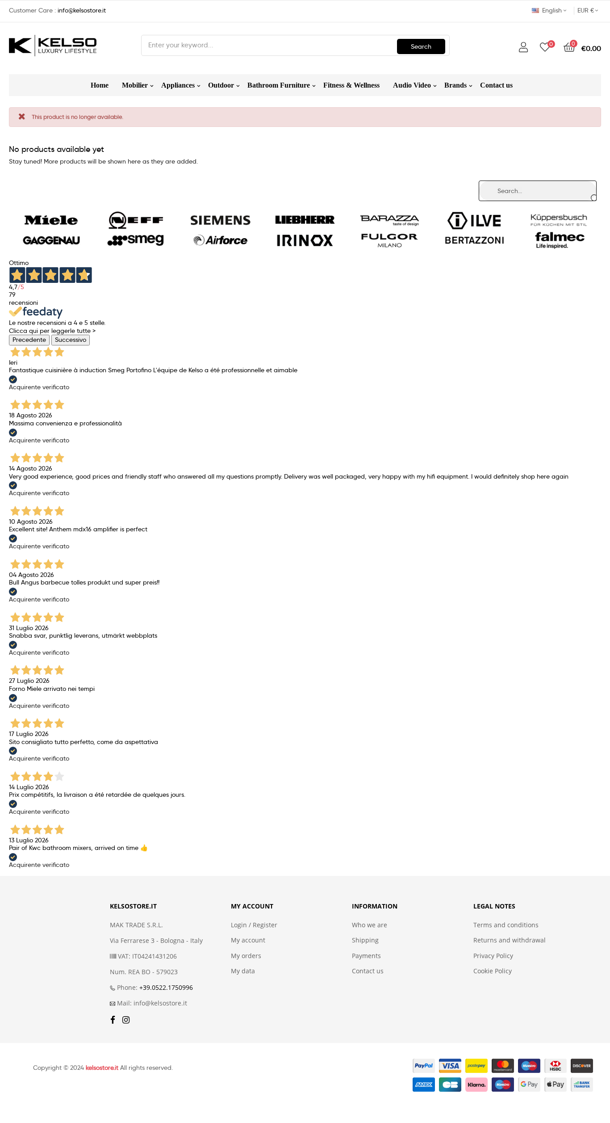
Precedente (29, 340)
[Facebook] (113, 1020)
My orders (246, 956)
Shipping (365, 940)
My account (248, 940)
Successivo (70, 340)
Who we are (369, 925)
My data (243, 971)
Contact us (368, 971)
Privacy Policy (493, 956)
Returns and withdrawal (509, 940)
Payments (366, 956)
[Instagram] (126, 1020)
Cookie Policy (492, 971)
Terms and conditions (506, 925)
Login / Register (254, 925)
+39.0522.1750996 (166, 987)
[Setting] (523, 47)
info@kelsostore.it (82, 10)
